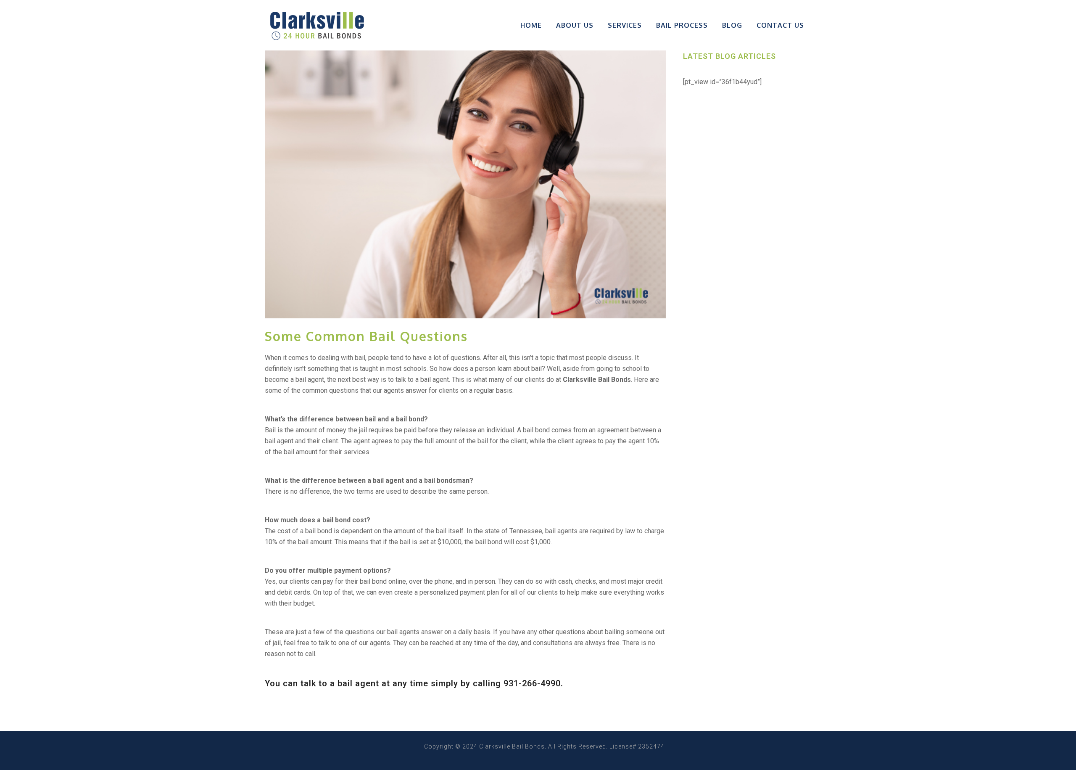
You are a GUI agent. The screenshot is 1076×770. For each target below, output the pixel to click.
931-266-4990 (532, 683)
